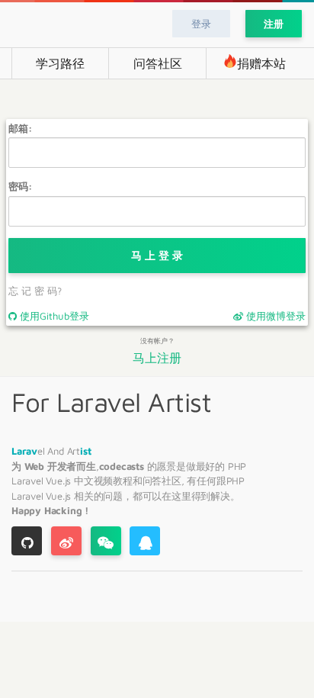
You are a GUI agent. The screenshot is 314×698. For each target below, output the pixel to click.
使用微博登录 (274, 316)
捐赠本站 (261, 63)
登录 (201, 24)
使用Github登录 (53, 316)
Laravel (28, 480)
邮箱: (20, 128)
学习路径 (60, 63)
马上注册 (157, 358)
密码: (20, 186)
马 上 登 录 (157, 255)
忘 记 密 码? (35, 291)
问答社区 (157, 63)
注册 (274, 24)
